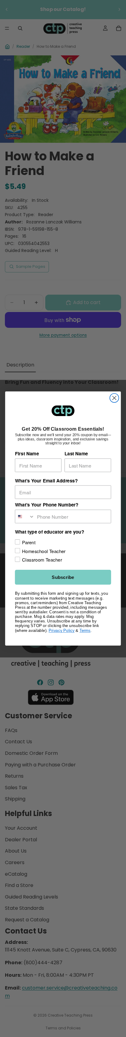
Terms (85, 630)
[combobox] (25, 516)
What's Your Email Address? (46, 480)
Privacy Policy (62, 630)
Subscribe (63, 577)
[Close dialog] (114, 398)
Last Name (76, 453)
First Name (27, 453)
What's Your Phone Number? (47, 505)
